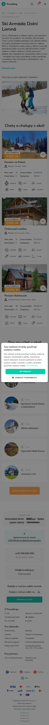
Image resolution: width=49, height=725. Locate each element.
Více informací (32, 365)
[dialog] (24, 362)
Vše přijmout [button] (25, 371)
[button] (24, 377)
